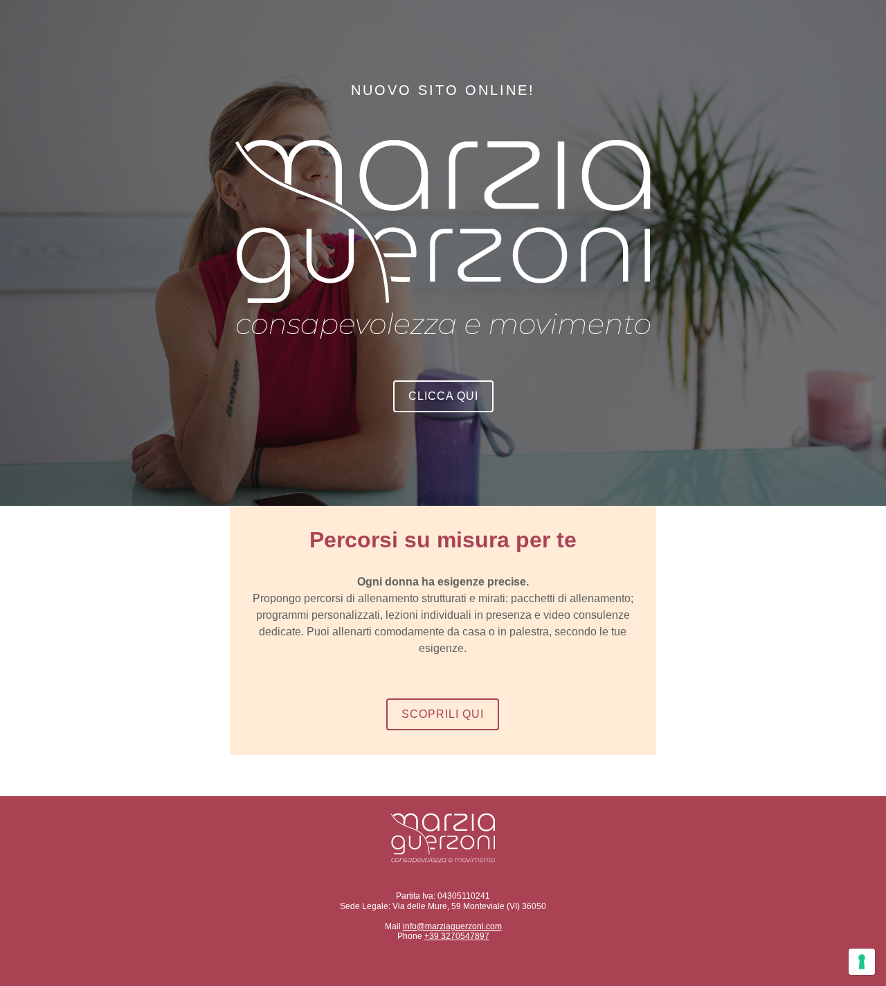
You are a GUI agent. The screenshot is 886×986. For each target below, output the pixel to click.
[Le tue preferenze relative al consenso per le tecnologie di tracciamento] (862, 962)
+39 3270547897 (456, 936)
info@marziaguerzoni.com (452, 926)
